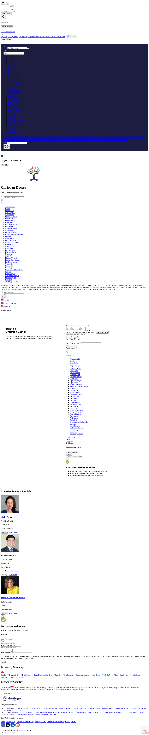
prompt (74, 346)
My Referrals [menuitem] (30, 37)
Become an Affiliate (24, 722)
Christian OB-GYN (107, 708)
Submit (69, 454)
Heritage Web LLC (16, 730)
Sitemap (73, 722)
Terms (49, 722)
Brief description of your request (77, 326)
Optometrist (12, 81)
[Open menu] (3, 2)
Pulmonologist (13, 101)
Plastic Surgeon (13, 128)
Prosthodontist (13, 71)
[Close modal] (3, 616)
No (7, 165)
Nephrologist (12, 97)
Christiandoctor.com (8, 11)
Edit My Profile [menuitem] (13, 37)
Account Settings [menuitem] (61, 37)
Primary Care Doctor (15, 110)
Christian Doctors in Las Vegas (125, 712)
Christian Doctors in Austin (15, 710)
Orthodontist (12, 65)
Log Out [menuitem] (73, 37)
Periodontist (12, 69)
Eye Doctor (12, 77)
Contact (8, 722)
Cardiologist (12, 89)
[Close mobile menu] (7, 3)
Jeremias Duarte (8, 555)
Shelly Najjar (7, 517)
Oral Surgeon (12, 63)
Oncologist (11, 99)
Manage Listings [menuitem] (41, 37)
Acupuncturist (13, 57)
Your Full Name (72, 337)
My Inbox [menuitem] (22, 37)
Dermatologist (13, 73)
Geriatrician (12, 114)
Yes (3, 165)
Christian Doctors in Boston (22, 712)
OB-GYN (11, 106)
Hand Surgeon (13, 124)
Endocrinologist (13, 91)
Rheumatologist (13, 102)
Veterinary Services (14, 132)
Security (62, 722)
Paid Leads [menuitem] (51, 37)
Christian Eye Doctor (65, 708)
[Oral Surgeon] (74, 443)
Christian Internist (79, 708)
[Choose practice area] (66, 350)
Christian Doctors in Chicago (43, 712)
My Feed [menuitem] (4, 37)
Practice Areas (71, 348)
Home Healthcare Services (17, 85)
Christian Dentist (34, 708)
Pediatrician (12, 116)
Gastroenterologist (14, 93)
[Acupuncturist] (74, 438)
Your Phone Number (73, 339)
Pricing (13, 722)
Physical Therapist (14, 108)
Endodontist (12, 61)
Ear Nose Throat (13, 75)
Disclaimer (55, 722)
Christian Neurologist (92, 708)
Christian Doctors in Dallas (62, 712)
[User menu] (2, 34)
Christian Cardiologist (20, 708)
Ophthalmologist (13, 79)
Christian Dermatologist (49, 708)
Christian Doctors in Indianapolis (103, 712)
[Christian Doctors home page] (12, 9)
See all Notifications (8, 32)
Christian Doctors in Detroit (82, 712)
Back (68, 457)
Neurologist (12, 104)
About (3, 722)
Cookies (43, 722)
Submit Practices (72, 452)
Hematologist (12, 95)
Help (32, 722)
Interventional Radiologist (17, 120)
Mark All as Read (7, 26)
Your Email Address (73, 343)
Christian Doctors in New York (45, 714)
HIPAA (67, 722)
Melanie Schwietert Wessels (13, 598)
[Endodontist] (74, 441)
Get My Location (102, 332)
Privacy (37, 722)
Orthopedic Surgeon (15, 126)
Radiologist (12, 118)
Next (68, 346)
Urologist (11, 130)
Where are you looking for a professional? (81, 332)
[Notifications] (3, 17)
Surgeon (11, 122)
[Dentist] (74, 439)
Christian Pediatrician (122, 708)
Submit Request (77, 457)
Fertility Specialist (14, 83)
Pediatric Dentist (13, 67)
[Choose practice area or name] (28, 48)
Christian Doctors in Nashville (23, 714)
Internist (10, 87)
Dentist (10, 59)
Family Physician (14, 112)
